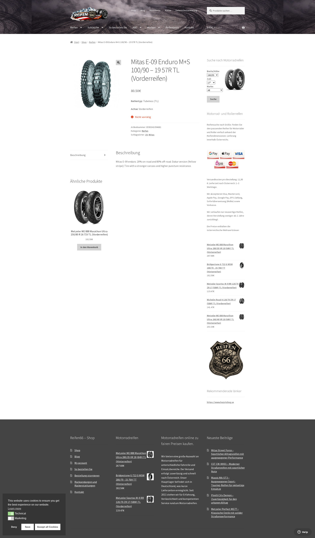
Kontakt (189, 27)
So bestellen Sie (118, 27)
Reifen (74, 27)
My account (80, 463)
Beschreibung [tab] (78, 155)
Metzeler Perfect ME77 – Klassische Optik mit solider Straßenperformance (227, 512)
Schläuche (93, 27)
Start (76, 42)
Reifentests (172, 27)
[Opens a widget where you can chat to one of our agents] (303, 532)
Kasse (168, 10)
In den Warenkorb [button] (89, 247)
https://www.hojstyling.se (220, 402)
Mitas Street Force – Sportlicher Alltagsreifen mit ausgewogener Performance (227, 454)
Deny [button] (14, 527)
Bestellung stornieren (86, 475)
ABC (135, 27)
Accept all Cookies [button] (47, 527)
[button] (118, 62)
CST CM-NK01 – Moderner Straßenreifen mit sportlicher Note (228, 467)
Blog (143, 10)
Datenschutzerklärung (186, 10)
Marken (151, 27)
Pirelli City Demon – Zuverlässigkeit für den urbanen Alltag (224, 499)
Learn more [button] (14, 508)
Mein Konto (154, 10)
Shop (133, 10)
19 (146, 134)
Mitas (151, 134)
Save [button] (27, 527)
